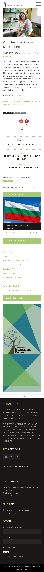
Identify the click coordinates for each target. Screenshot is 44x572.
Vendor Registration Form (12, 277)
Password (6, 537)
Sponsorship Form (9, 273)
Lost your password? (15, 556)
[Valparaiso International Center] (12, 4)
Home (5, 256)
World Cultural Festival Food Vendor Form (18, 290)
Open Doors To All (9, 269)
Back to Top (21, 397)
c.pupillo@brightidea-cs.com (22, 144)
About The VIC (8, 248)
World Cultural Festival (11, 286)
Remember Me (10, 547)
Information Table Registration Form (15, 260)
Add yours (7, 180)
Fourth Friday (19, 112)
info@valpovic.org (31, 487)
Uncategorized (11, 232)
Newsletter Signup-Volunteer (13, 265)
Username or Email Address (12, 527)
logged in (16, 187)
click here (17, 96)
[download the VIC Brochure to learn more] (22, 348)
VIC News (6, 282)
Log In (6, 552)
